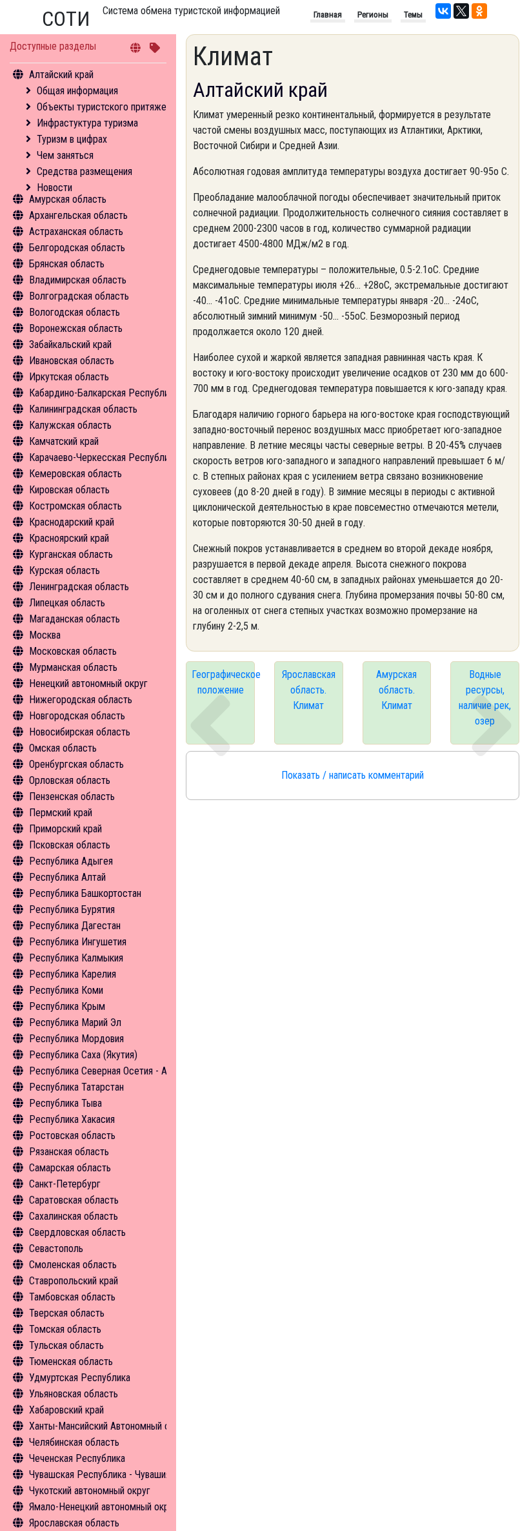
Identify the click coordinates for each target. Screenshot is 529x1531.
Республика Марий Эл (75, 1022)
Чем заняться (65, 155)
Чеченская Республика (77, 1458)
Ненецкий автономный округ (88, 683)
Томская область (65, 1329)
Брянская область (67, 264)
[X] (461, 11)
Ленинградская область (79, 587)
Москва (45, 635)
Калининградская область (83, 409)
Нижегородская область (80, 700)
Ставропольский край (73, 1281)
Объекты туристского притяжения (108, 107)
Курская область (64, 570)
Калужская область (70, 425)
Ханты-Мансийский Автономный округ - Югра (123, 1426)
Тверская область (67, 1313)
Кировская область (69, 490)
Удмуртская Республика (79, 1378)
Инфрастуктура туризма (87, 123)
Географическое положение (223, 682)
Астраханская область (76, 231)
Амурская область (67, 199)
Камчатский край (64, 441)
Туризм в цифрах (72, 139)
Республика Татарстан (76, 1087)
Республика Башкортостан (85, 893)
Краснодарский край (71, 522)
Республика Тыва (65, 1103)
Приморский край (65, 829)
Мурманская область (73, 667)
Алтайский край (61, 74)
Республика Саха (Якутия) (83, 1055)
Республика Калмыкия (76, 958)
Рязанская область (69, 1152)
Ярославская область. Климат (308, 690)
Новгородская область (77, 716)
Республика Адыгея (71, 861)
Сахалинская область (73, 1216)
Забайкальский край (70, 344)
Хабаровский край (66, 1410)
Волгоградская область (79, 296)
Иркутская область (69, 377)
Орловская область (69, 780)
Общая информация (77, 91)
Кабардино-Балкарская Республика (103, 393)
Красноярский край (69, 538)
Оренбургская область (76, 764)
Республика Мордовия (76, 1039)
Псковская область (69, 845)
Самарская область (70, 1168)
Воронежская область (76, 328)
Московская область (73, 651)
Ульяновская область (73, 1394)
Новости (54, 187)
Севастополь (56, 1248)
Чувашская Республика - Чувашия (99, 1474)
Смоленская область (73, 1265)
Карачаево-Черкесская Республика (103, 457)
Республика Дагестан (75, 926)
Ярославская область (74, 1523)
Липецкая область (67, 603)
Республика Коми (66, 990)
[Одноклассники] (479, 11)
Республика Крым (67, 1006)
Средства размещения (84, 171)
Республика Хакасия (72, 1119)
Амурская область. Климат (396, 690)
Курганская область (71, 554)
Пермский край (60, 813)
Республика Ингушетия (77, 942)
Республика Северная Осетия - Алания (109, 1071)
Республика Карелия (72, 974)
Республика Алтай (67, 877)
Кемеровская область (75, 474)
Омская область (63, 748)
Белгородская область (77, 247)
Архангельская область (78, 215)
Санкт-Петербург (65, 1184)
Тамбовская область (72, 1297)
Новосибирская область (79, 732)
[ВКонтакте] (443, 11)
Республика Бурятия (72, 909)
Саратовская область (74, 1200)
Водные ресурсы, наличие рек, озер (485, 697)
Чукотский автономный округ (89, 1491)
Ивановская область (71, 360)
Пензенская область (72, 796)
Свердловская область (77, 1232)
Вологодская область (74, 312)
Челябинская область (74, 1442)
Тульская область (66, 1345)
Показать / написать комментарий (352, 775)
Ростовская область (72, 1135)
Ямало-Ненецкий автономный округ (103, 1507)
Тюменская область (71, 1361)
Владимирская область (77, 280)
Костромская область (75, 506)
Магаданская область (74, 619)
